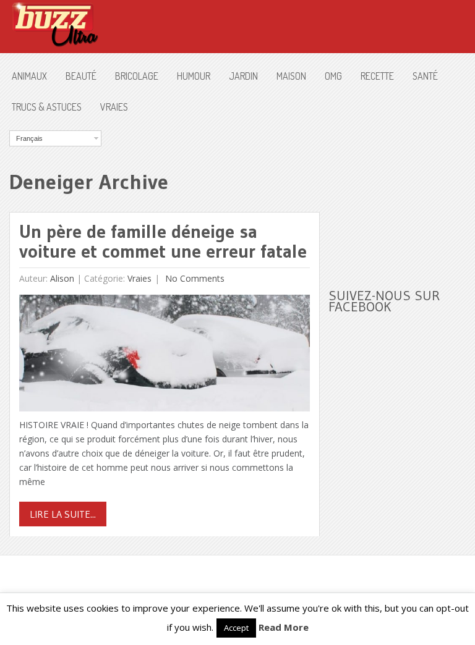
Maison (291, 76)
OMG (333, 76)
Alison (62, 278)
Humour (193, 76)
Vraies (114, 107)
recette (377, 76)
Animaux (29, 76)
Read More (284, 627)
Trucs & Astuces (47, 107)
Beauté (81, 76)
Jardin (243, 76)
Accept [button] (236, 627)
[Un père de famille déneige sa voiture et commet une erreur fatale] (164, 356)
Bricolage (136, 76)
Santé (425, 76)
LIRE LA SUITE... (63, 514)
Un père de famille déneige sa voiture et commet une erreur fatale (163, 241)
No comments (194, 278)
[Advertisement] (401, 192)
